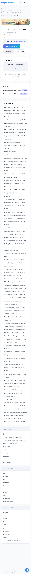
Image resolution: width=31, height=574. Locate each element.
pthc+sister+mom (8, 501)
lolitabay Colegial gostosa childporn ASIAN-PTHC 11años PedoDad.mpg (16, 123)
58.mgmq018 (7, 355)
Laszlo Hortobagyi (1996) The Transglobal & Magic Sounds (16, 132)
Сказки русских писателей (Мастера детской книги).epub (16, 329)
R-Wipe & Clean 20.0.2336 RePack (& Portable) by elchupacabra (16, 164)
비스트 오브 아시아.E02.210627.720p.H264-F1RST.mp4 (16, 272)
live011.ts (6, 371)
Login (15, 68)
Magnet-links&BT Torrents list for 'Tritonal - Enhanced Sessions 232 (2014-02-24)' (13, 11)
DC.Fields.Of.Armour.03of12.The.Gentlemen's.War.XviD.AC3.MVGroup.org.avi (16, 215)
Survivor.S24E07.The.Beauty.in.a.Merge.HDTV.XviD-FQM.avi (16, 253)
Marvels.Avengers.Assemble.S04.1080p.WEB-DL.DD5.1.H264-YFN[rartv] (16, 406)
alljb (4, 528)
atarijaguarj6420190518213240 (12, 301)
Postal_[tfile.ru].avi (9, 266)
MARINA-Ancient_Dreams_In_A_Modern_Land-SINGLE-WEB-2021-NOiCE (16, 183)
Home (3, 8)
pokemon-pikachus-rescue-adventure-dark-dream (16, 161)
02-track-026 (8, 139)
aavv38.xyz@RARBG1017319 (12, 142)
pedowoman (6, 498)
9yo (4, 495)
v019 (4, 525)
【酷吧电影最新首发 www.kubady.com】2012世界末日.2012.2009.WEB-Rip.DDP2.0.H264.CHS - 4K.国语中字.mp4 (16, 345)
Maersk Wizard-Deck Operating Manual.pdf (16, 390)
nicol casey (6, 456)
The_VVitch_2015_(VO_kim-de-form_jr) (14, 269)
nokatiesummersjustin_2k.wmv (12, 155)
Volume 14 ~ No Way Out (11, 304)
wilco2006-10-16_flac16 (10, 396)
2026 (4, 473)
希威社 (5, 518)
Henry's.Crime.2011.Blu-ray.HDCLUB (13, 237)
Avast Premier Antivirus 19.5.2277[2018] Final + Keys (16, 297)
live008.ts (7, 171)
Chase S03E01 (7, 462)
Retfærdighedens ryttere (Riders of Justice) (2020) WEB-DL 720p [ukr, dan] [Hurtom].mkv (16, 409)
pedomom (6, 482)
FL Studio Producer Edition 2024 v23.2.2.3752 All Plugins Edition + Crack (16, 415)
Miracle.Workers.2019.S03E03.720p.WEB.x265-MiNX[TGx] (16, 158)
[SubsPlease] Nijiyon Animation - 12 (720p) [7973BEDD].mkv (16, 374)
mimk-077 (7, 228)
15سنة (4, 459)
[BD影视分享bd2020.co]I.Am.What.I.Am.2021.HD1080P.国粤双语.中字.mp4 (16, 218)
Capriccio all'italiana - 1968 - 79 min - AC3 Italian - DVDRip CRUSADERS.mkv (16, 278)
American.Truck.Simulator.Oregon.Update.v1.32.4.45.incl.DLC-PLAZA (16, 383)
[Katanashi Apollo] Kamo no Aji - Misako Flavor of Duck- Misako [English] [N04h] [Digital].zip (16, 113)
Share (20, 51)
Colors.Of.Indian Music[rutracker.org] (14, 367)
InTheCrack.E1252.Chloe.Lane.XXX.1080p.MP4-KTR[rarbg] (16, 202)
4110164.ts (7, 361)
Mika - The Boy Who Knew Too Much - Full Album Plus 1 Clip (16, 282)
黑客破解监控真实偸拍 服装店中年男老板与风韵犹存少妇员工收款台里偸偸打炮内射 (16, 358)
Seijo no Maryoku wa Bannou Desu (13, 364)
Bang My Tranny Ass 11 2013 (11, 443)
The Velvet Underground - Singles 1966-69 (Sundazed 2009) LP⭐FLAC (16, 323)
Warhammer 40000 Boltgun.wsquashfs (14, 307)
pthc (4, 479)
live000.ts (7, 196)
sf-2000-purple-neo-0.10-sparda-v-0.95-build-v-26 (16, 240)
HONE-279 (7, 348)
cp (4, 489)
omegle (5, 537)
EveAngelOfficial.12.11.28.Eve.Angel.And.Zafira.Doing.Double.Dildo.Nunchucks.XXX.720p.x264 (16, 212)
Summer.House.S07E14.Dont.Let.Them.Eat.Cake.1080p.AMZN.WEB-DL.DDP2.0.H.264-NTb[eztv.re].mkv (16, 167)
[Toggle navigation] (16, 2)
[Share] (24, 2)
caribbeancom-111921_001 (11, 250)
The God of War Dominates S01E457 (13, 437)
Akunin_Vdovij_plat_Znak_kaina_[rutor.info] (15, 263)
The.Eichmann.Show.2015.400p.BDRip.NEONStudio (16, 199)
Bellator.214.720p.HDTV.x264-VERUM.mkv (15, 421)
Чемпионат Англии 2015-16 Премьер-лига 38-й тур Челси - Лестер (16, 285)
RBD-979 (6, 256)
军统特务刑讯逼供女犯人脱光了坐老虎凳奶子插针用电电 (16, 352)
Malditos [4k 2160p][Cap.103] (12, 386)
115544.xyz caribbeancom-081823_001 (14, 174)
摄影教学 (6, 377)
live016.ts (6, 224)
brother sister (7, 534)
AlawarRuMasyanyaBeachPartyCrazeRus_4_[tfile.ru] (16, 291)
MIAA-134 (6, 247)
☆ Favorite (8, 51)
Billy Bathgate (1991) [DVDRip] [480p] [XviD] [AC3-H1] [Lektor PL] (16, 129)
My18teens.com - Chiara (10, 177)
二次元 (5, 449)
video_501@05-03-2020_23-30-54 (12, 540)
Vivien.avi (7, 126)
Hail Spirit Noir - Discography (12, 193)
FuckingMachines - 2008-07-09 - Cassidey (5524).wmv (16, 244)
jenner (5, 434)
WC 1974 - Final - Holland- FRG (12, 234)
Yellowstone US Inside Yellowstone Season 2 (15, 440)
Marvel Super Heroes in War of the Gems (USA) (16, 116)
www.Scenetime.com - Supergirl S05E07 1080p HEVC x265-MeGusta (16, 120)
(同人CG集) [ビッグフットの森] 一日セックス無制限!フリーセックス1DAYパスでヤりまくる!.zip (16, 339)
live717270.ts (7, 186)
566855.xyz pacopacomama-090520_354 (15, 412)
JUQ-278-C (7, 320)
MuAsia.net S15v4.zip (10, 151)
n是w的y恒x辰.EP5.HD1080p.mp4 (13, 275)
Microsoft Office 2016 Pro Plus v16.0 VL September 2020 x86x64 (16, 190)
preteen (5, 492)
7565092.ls (7, 148)
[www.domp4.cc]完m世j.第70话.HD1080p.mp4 (16, 288)
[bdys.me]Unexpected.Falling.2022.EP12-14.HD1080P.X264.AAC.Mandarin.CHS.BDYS (16, 136)
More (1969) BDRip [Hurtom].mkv (13, 393)
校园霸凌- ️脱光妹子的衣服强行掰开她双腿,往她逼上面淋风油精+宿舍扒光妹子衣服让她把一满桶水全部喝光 (16, 180)
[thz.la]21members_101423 (11, 342)
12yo (4, 485)
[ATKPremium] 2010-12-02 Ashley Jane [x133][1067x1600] (16, 294)
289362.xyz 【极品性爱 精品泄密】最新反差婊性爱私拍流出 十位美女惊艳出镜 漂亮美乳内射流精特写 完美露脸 (16, 402)
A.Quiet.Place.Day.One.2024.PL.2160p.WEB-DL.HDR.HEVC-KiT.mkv (16, 205)
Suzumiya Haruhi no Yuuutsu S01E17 (13, 453)
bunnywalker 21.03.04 (9, 446)
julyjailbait (6, 476)
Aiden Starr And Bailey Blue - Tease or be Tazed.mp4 (16, 107)
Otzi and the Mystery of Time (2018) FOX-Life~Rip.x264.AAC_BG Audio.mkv (16, 221)
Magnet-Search (7, 3)
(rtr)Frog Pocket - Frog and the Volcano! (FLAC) (16, 418)
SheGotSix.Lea (8, 399)
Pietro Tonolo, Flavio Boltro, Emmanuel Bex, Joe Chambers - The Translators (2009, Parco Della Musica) (16, 317)
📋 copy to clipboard (11, 46)
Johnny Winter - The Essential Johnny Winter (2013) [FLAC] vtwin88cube (16, 310)
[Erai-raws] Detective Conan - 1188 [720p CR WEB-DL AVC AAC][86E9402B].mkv (16, 145)
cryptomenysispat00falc (11, 313)
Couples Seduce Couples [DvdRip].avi (14, 259)
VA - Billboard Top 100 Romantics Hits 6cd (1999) (16, 332)
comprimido (6, 531)
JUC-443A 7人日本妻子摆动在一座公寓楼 (15, 231)
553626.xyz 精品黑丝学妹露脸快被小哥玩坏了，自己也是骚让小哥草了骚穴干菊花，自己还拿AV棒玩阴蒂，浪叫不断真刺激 (16, 326)
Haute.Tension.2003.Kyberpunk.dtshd (14, 336)
